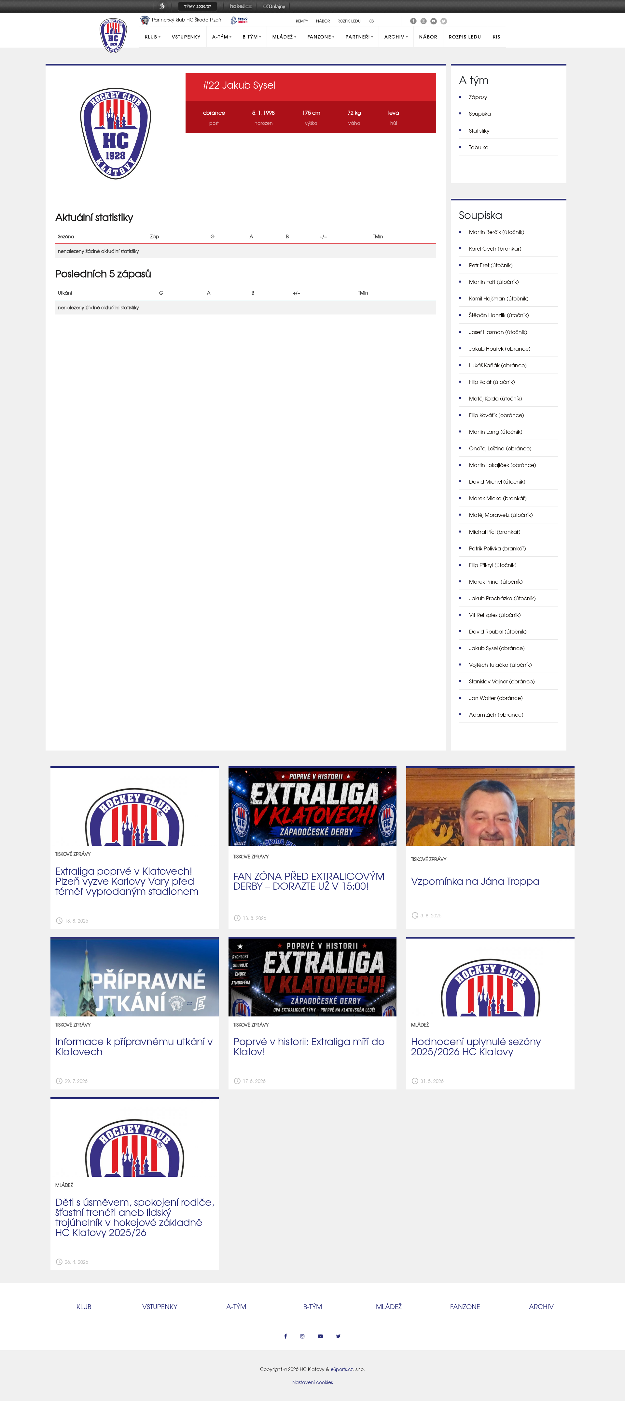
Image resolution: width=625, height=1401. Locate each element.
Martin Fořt (494, 281)
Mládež (282, 37)
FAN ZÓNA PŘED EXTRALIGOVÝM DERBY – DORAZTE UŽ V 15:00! (309, 880)
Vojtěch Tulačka (500, 664)
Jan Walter (496, 698)
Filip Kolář (492, 382)
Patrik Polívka (497, 548)
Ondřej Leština (500, 448)
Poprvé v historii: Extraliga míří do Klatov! (309, 1046)
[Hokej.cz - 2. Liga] (240, 11)
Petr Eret (491, 265)
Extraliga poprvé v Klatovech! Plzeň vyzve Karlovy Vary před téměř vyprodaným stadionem (127, 880)
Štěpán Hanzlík (499, 315)
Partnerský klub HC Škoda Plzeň (187, 19)
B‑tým (312, 1306)
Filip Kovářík (496, 415)
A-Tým (220, 37)
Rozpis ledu (349, 21)
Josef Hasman (498, 332)
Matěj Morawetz (501, 514)
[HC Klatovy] (413, 20)
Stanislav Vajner (502, 681)
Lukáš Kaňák (498, 365)
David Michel (497, 481)
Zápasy (478, 97)
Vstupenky (186, 37)
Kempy (302, 21)
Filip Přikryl (493, 565)
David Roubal (498, 631)
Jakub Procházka (502, 598)
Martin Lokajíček (502, 465)
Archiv (394, 37)
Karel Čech (495, 248)
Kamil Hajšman (499, 298)
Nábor (323, 21)
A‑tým (236, 1306)
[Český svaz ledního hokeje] (165, 11)
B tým (250, 37)
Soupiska (480, 113)
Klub (151, 37)
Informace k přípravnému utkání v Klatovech (134, 1046)
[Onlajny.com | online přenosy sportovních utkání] (275, 11)
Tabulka (479, 147)
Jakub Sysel (497, 648)
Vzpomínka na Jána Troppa (475, 880)
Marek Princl (496, 581)
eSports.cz (342, 1369)
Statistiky (479, 130)
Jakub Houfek (500, 348)
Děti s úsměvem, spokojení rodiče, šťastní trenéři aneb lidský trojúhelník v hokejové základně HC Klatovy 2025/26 (134, 1216)
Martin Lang (495, 431)
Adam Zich (496, 714)
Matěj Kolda (495, 398)
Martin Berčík (496, 232)
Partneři (358, 37)
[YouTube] (433, 20)
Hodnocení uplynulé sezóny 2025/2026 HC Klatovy (476, 1046)
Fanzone (319, 37)
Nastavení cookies (312, 1382)
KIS (371, 21)
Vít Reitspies (495, 615)
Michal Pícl (495, 531)
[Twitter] (443, 20)
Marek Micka (498, 498)
